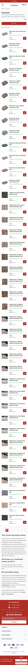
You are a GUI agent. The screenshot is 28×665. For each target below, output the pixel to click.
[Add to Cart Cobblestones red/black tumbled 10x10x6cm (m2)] (24, 323)
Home (3, 8)
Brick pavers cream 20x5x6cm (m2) (17, 503)
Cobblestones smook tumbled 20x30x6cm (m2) (17, 392)
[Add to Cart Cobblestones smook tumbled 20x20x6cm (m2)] (24, 435)
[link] (3, 530)
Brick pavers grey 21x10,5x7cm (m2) (17, 32)
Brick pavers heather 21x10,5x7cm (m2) (14, 44)
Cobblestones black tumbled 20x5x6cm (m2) (16, 193)
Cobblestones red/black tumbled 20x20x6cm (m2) (16, 354)
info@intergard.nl (6, 585)
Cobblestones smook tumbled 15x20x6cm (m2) (17, 404)
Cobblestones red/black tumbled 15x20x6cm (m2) (16, 342)
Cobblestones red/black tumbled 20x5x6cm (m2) (15, 230)
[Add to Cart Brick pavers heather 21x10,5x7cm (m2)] (24, 50)
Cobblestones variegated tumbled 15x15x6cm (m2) (16, 280)
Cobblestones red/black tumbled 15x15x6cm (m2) (16, 330)
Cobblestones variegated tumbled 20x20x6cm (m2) (16, 305)
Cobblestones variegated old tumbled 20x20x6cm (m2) (17, 466)
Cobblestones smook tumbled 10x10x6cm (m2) (17, 379)
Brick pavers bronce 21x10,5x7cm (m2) (14, 119)
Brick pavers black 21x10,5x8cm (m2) (17, 143)
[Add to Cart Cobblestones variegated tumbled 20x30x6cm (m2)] (24, 261)
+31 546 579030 (15, 605)
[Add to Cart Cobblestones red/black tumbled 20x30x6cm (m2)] (24, 373)
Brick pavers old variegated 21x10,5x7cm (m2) (16, 106)
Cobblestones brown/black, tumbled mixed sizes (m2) (16, 218)
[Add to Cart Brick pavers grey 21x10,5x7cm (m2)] (24, 38)
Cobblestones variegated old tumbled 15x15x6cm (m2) (17, 441)
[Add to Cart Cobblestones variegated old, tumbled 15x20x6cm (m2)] (24, 460)
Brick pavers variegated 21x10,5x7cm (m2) (15, 69)
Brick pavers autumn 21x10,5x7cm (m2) (14, 94)
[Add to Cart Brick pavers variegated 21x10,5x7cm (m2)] (24, 75)
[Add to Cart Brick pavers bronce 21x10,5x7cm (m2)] (24, 125)
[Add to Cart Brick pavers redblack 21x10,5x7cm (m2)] (24, 87)
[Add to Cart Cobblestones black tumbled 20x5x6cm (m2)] (24, 199)
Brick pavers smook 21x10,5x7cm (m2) (14, 131)
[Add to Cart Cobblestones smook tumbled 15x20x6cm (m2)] (24, 410)
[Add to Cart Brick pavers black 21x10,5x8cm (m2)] (24, 150)
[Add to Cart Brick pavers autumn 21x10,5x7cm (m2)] (24, 100)
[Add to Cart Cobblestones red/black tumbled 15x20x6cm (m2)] (24, 348)
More (25, 19)
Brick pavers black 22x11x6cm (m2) (17, 57)
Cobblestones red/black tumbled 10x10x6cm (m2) (16, 317)
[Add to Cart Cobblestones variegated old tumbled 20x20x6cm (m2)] (24, 472)
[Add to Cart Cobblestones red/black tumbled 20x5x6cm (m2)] (24, 236)
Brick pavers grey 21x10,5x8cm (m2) (17, 156)
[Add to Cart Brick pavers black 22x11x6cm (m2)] (24, 63)
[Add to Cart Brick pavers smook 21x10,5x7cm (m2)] (24, 137)
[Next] (24, 530)
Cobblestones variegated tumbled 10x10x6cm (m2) (16, 268)
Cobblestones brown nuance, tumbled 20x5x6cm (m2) (17, 205)
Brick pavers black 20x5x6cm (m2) (16, 516)
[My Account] (23, 5)
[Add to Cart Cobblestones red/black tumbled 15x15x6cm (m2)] (24, 336)
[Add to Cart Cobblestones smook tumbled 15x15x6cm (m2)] (24, 423)
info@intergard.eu (15, 607)
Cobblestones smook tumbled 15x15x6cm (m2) (17, 416)
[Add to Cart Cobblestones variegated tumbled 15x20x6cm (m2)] (24, 298)
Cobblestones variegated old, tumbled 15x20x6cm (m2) (17, 454)
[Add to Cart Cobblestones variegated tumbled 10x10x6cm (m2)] (24, 274)
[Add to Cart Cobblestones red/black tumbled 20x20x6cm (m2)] (24, 360)
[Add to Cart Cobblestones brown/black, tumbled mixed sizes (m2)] (24, 224)
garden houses (10, 594)
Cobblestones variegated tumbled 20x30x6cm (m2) (16, 255)
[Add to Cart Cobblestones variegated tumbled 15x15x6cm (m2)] (24, 286)
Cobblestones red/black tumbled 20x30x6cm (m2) (16, 367)
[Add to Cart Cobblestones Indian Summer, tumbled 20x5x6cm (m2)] (24, 249)
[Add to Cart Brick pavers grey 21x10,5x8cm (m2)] (24, 162)
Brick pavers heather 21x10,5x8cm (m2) (14, 181)
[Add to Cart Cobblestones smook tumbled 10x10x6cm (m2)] (24, 385)
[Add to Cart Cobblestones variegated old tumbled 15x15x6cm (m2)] (24, 447)
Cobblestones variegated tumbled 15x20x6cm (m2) (16, 292)
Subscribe (14, 622)
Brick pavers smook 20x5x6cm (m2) (17, 491)
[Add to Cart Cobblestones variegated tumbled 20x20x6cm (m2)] (24, 311)
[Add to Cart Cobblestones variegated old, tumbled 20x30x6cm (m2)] (24, 485)
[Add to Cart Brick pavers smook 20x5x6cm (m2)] (24, 497)
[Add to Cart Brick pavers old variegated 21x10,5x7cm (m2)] (24, 112)
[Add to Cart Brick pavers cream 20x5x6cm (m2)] (24, 509)
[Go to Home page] (14, 4)
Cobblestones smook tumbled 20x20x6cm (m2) (17, 429)
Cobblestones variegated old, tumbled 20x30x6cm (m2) (17, 479)
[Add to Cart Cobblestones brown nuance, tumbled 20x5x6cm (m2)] (24, 212)
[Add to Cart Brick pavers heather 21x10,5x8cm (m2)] (24, 187)
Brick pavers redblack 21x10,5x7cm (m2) (15, 81)
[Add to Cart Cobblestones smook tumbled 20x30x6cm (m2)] (24, 398)
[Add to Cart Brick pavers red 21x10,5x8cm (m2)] (24, 174)
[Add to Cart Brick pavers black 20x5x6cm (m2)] (24, 522)
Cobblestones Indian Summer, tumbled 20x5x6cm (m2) (17, 243)
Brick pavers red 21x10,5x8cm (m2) (17, 168)
